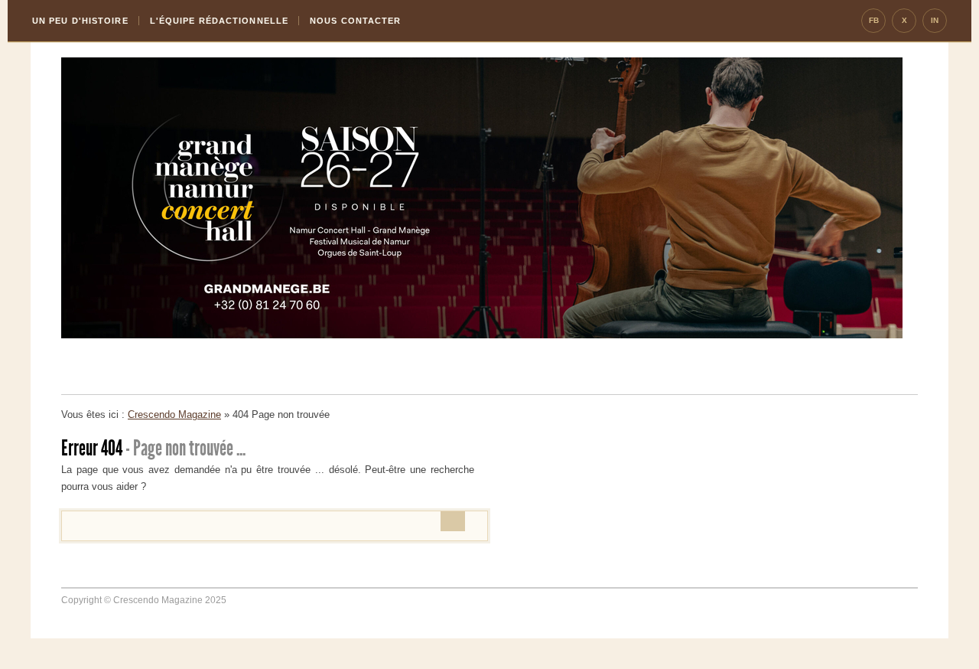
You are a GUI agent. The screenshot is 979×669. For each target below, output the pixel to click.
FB (874, 20)
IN (934, 20)
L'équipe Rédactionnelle (219, 20)
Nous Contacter (355, 20)
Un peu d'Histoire (80, 20)
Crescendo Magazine (174, 414)
